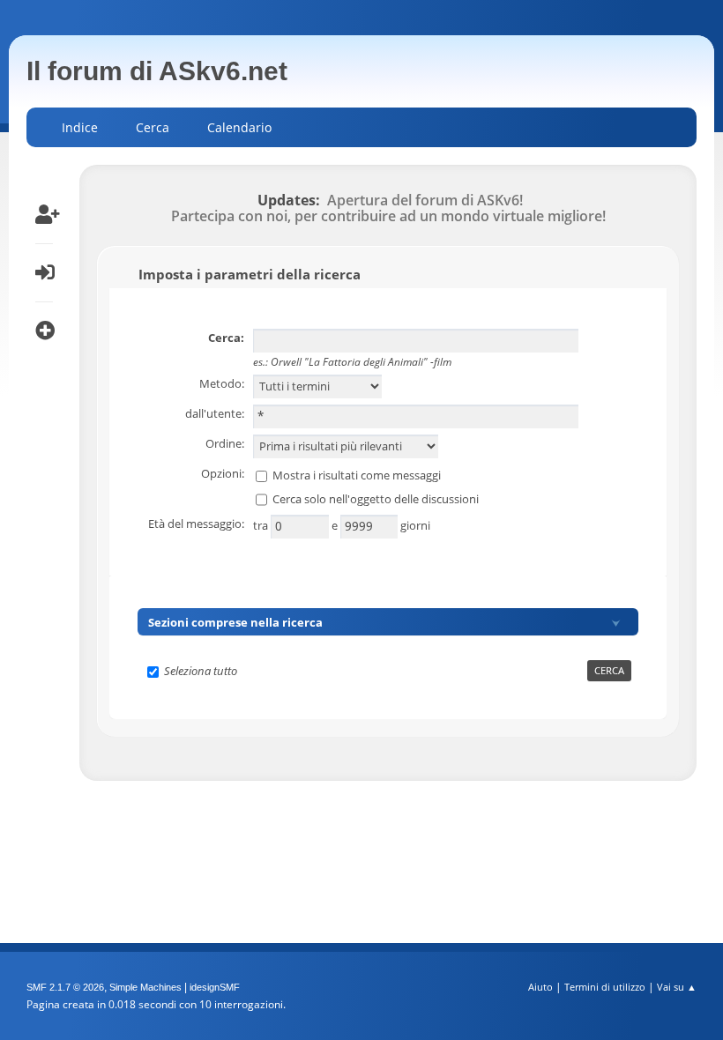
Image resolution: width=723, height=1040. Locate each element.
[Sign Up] (44, 214)
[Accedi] (44, 272)
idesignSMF (215, 987)
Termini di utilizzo (604, 986)
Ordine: (224, 443)
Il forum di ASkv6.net (156, 70)
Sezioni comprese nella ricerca (235, 622)
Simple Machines (145, 987)
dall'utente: (214, 413)
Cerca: (226, 337)
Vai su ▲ (677, 986)
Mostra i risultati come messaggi (356, 475)
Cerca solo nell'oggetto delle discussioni (375, 498)
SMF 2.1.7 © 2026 (65, 987)
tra (262, 525)
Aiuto (540, 986)
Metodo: (221, 383)
